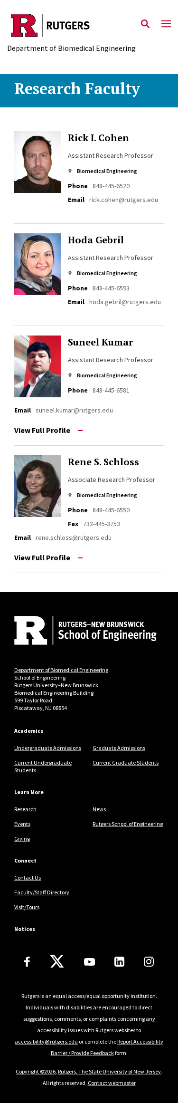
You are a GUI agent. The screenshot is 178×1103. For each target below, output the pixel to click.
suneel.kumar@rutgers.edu (74, 410)
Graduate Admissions (119, 747)
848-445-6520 (111, 186)
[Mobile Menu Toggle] (166, 24)
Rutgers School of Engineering (128, 823)
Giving (22, 838)
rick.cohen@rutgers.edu (123, 199)
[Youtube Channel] (89, 962)
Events (22, 823)
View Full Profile (42, 430)
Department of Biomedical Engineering (61, 669)
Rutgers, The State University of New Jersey (109, 1071)
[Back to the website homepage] (71, 25)
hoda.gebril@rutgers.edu (125, 301)
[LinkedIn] (119, 962)
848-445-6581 (111, 390)
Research (25, 809)
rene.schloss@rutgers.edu (74, 537)
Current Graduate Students (126, 762)
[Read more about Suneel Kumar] (41, 366)
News (99, 809)
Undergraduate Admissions (47, 747)
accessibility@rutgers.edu (46, 1041)
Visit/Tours (26, 907)
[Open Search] (145, 24)
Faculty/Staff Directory (41, 892)
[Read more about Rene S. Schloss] (41, 486)
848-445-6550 (111, 510)
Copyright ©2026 (36, 1071)
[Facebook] (27, 962)
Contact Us (27, 877)
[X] (57, 962)
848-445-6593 (111, 288)
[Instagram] (149, 962)
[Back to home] (78, 631)
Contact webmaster (112, 1082)
